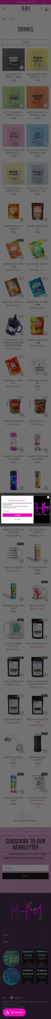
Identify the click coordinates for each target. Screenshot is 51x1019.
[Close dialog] (48, 497)
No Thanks (17, 519)
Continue (17, 515)
